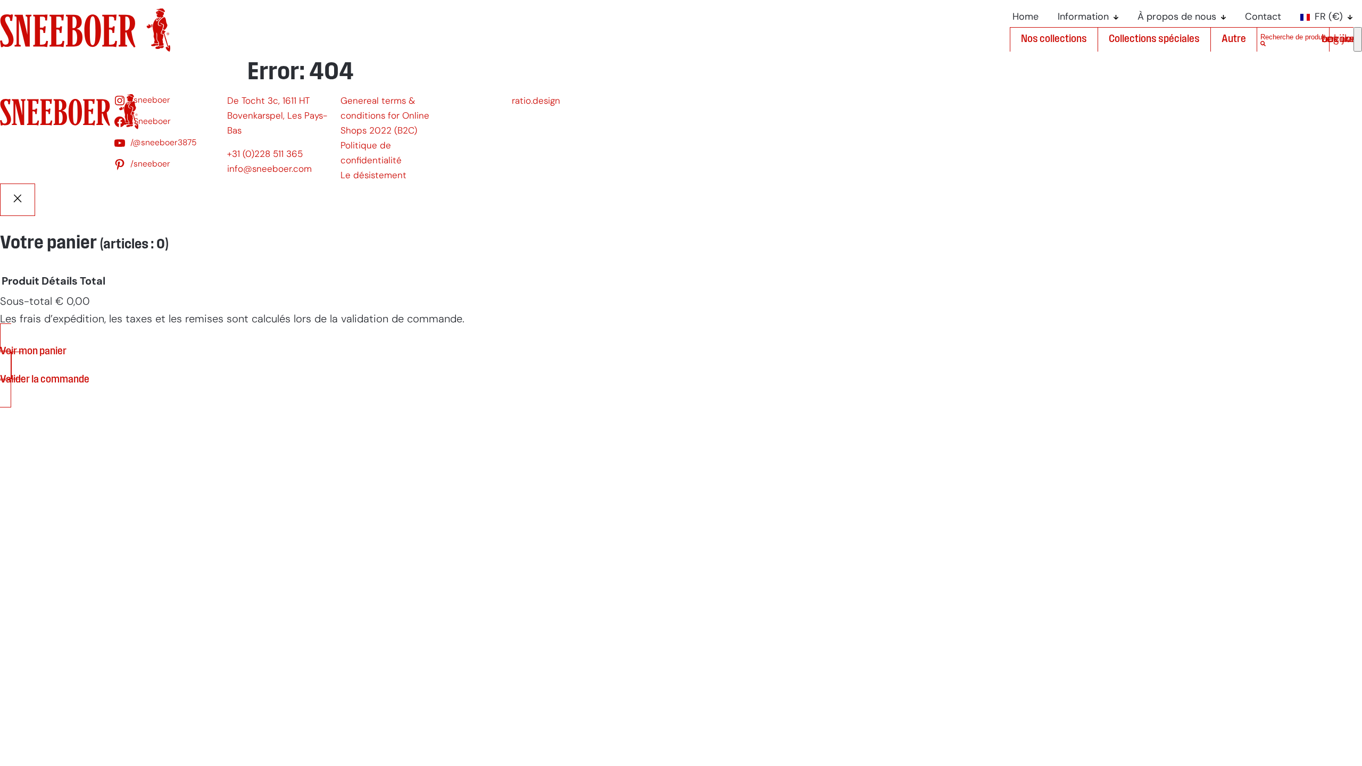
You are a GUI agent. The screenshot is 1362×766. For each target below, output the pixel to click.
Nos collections (1054, 39)
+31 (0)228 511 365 (265, 154)
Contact (1263, 17)
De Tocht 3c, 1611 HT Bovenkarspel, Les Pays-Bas (277, 116)
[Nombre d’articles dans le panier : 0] (1357, 39)
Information (1083, 17)
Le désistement (373, 175)
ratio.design (536, 101)
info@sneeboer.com (269, 169)
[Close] (17, 200)
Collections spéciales (1154, 39)
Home (1025, 17)
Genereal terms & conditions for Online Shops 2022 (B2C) (384, 116)
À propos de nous (1176, 17)
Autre (1234, 39)
